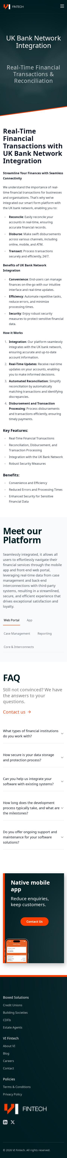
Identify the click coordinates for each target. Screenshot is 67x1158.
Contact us (14, 712)
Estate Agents (12, 1027)
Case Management (17, 633)
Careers (8, 1061)
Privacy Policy (12, 1094)
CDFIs (7, 1020)
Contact (8, 1068)
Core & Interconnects (19, 647)
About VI (9, 1046)
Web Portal (11, 620)
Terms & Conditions (17, 1087)
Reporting (45, 633)
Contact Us (34, 922)
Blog (6, 1053)
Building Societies (15, 1013)
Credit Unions (12, 1005)
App (29, 620)
